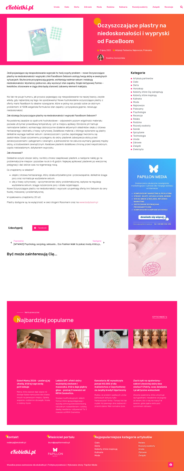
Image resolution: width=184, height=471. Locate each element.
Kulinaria (123, 7)
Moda (99, 7)
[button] (181, 6)
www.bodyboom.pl (88, 202)
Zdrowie (88, 7)
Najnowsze (137, 50)
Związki (156, 7)
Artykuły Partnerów (123, 50)
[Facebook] (170, 464)
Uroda (56, 7)
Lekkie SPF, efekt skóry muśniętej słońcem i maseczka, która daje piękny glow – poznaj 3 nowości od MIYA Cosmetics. (71, 387)
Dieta (76, 7)
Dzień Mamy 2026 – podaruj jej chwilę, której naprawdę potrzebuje (33, 383)
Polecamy (147, 50)
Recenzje (169, 7)
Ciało (66, 7)
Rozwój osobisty (140, 7)
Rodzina (110, 7)
